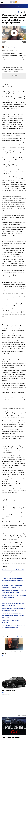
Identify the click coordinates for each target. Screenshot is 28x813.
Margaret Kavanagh (10, 47)
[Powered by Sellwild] (24, 715)
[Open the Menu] (2, 2)
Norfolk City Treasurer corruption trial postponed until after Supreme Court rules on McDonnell (13, 615)
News (3, 12)
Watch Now (24, 2)
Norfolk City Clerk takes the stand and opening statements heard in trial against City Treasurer (12, 580)
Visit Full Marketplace (21, 636)
